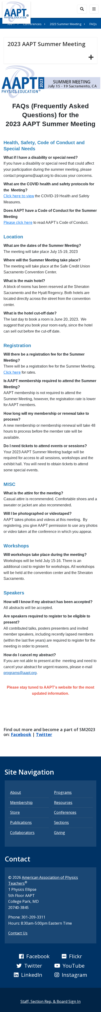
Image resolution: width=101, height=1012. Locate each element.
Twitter (44, 734)
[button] (34, 956)
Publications (21, 822)
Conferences (32, 24)
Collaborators (22, 832)
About (15, 792)
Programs (63, 792)
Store (15, 812)
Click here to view (19, 195)
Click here (12, 372)
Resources (63, 802)
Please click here (18, 222)
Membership (21, 802)
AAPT (11, 24)
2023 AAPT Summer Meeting (48, 44)
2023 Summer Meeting (65, 24)
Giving (59, 832)
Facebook (21, 734)
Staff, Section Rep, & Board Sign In (50, 1001)
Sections (61, 822)
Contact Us (17, 933)
